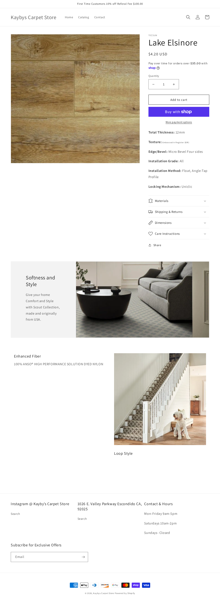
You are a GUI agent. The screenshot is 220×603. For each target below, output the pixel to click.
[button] (188, 17)
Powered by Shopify (125, 593)
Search (15, 514)
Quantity (153, 76)
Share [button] (157, 245)
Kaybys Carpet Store (103, 593)
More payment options (179, 122)
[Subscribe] (83, 557)
